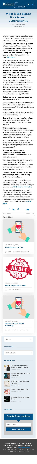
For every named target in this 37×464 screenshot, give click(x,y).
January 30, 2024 (15, 377)
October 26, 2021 (11, 321)
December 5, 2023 (16, 401)
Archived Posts (19, 26)
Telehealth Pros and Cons (14, 247)
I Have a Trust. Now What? (20, 389)
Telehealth (25, 251)
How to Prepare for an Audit (15, 285)
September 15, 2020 (18, 24)
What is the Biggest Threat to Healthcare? (21, 374)
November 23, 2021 (12, 245)
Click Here (11, 57)
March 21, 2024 (15, 369)
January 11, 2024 (15, 385)
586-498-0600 (24, 448)
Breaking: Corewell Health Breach (20, 398)
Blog (9, 251)
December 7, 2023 (16, 391)
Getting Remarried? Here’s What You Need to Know (20, 366)
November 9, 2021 (11, 283)
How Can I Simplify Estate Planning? (20, 382)
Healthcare (16, 251)
